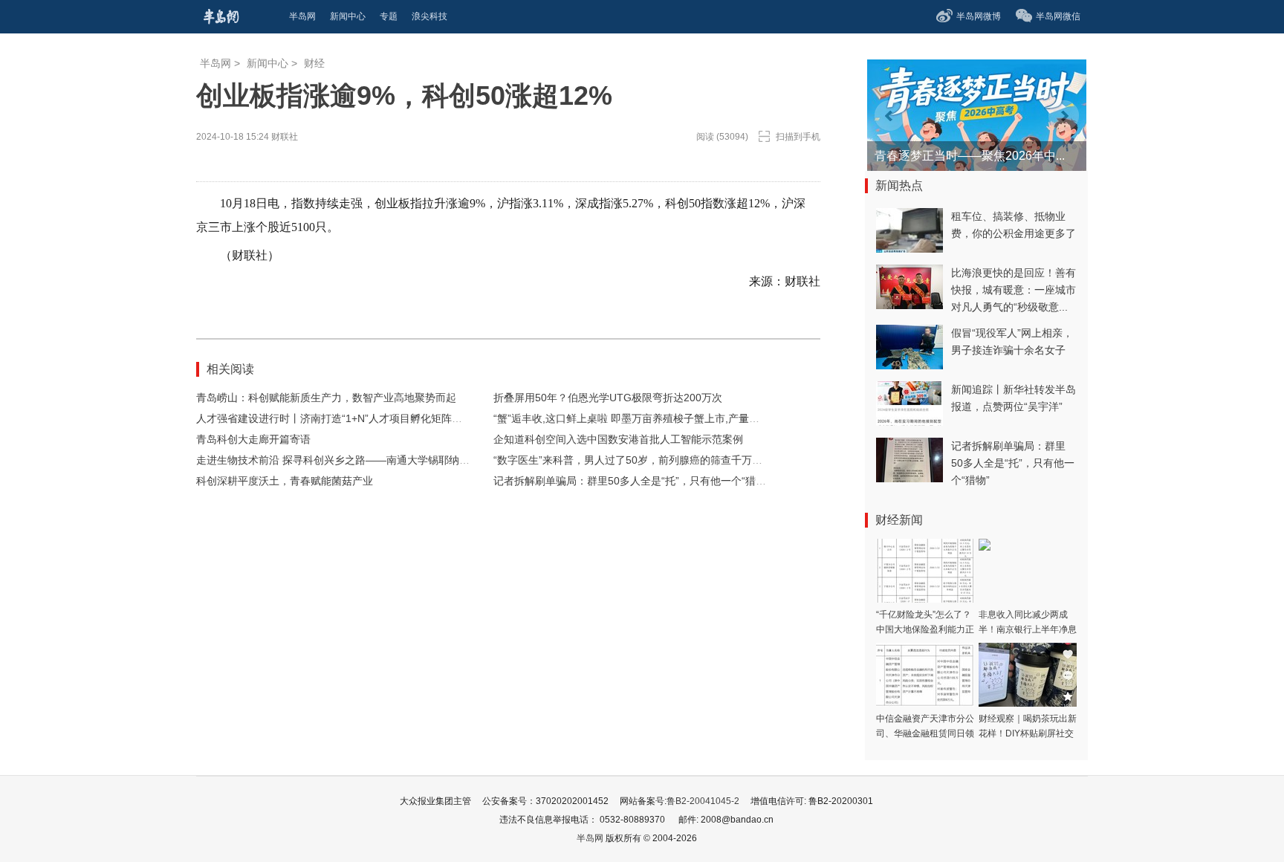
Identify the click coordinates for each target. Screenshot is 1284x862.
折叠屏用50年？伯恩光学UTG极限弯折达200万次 (607, 398)
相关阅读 (230, 369)
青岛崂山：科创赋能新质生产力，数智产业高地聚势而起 (326, 398)
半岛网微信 (1058, 16)
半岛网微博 (978, 16)
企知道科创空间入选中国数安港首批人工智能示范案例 (618, 439)
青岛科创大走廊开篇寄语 (253, 439)
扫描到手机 (798, 137)
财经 (314, 63)
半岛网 (215, 63)
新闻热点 (899, 185)
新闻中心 (267, 63)
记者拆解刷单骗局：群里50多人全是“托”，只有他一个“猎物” (631, 481)
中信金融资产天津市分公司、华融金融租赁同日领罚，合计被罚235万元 (925, 733)
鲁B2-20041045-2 (703, 801)
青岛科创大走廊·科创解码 (942, 155)
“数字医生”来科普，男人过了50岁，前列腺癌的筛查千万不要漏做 (643, 460)
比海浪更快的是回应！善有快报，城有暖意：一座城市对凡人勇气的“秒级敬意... (1013, 290)
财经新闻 (899, 519)
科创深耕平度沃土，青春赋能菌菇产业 (284, 481)
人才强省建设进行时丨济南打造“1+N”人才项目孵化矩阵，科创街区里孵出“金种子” (385, 418)
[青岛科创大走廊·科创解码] (940, 66)
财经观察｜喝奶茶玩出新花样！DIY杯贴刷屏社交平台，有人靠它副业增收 (1028, 733)
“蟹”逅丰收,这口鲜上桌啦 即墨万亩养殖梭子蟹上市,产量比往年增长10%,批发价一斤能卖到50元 (711, 418)
